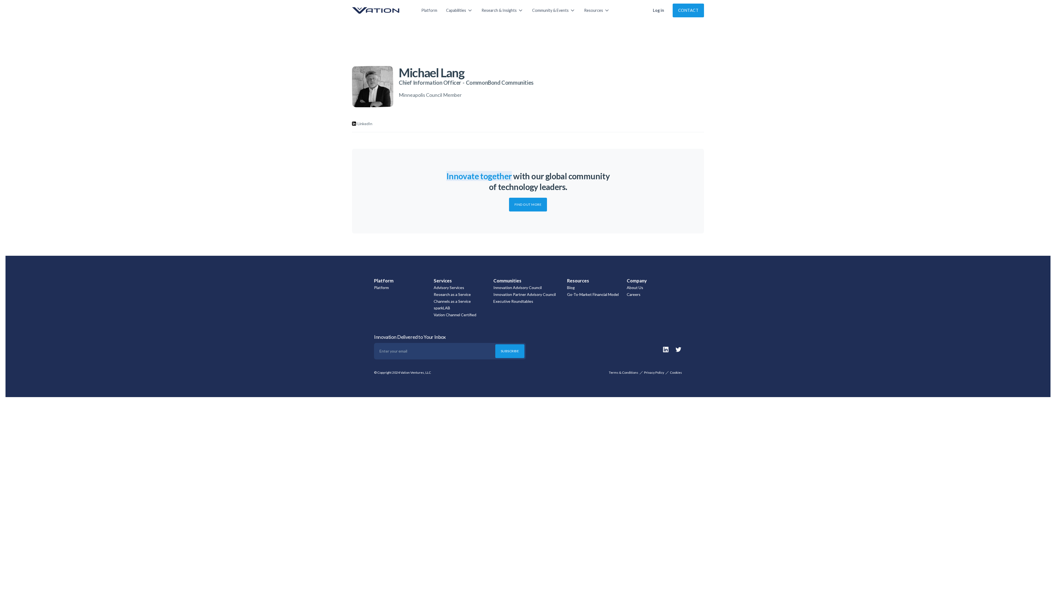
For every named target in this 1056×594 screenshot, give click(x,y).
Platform (429, 10)
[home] (381, 10)
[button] (459, 10)
